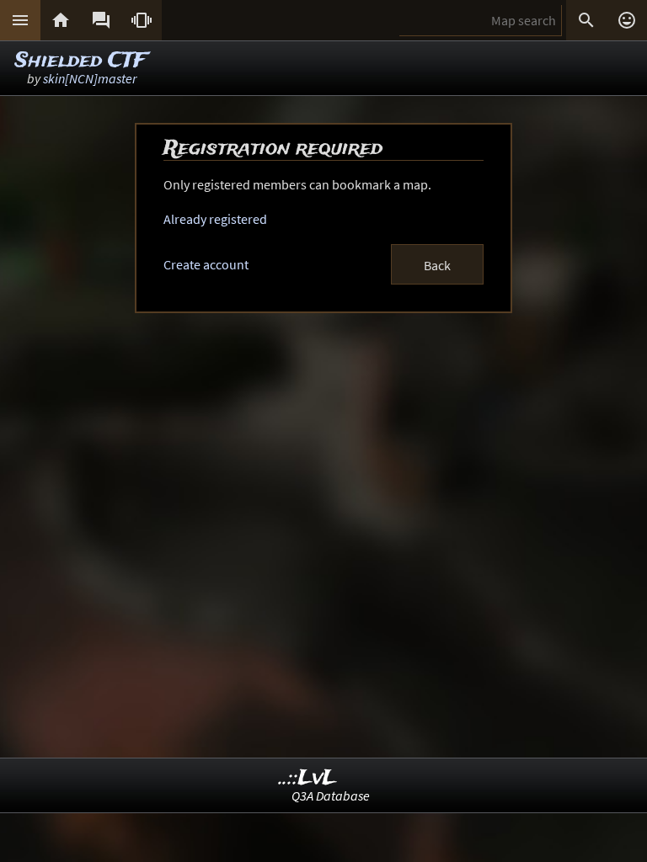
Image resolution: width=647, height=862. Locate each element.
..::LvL (308, 778)
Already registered (215, 218)
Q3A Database (330, 795)
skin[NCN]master (89, 78)
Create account (206, 264)
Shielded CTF (80, 61)
